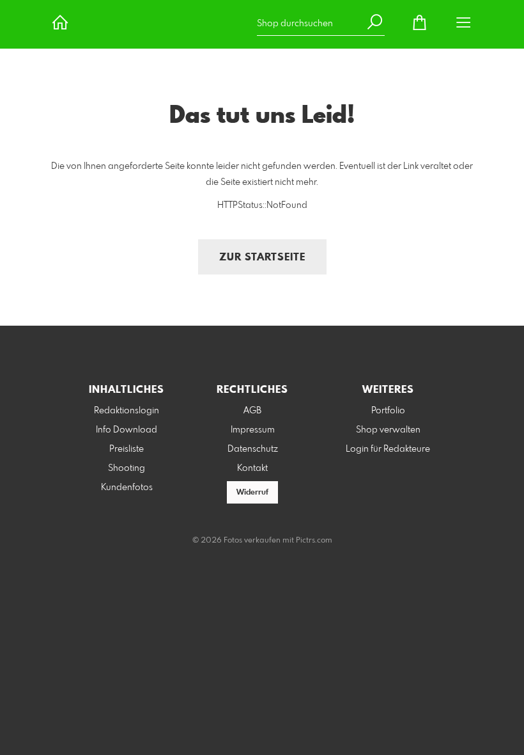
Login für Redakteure (388, 449)
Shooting (126, 468)
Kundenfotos (127, 487)
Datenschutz (252, 449)
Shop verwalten (388, 429)
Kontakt (252, 468)
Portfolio (388, 410)
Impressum (253, 429)
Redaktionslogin (126, 410)
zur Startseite (262, 257)
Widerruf (252, 493)
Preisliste (126, 449)
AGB (252, 410)
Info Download (126, 429)
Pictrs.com (314, 540)
